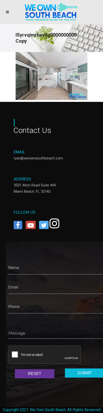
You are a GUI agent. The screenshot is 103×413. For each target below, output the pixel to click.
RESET (34, 374)
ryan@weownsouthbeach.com (38, 158)
